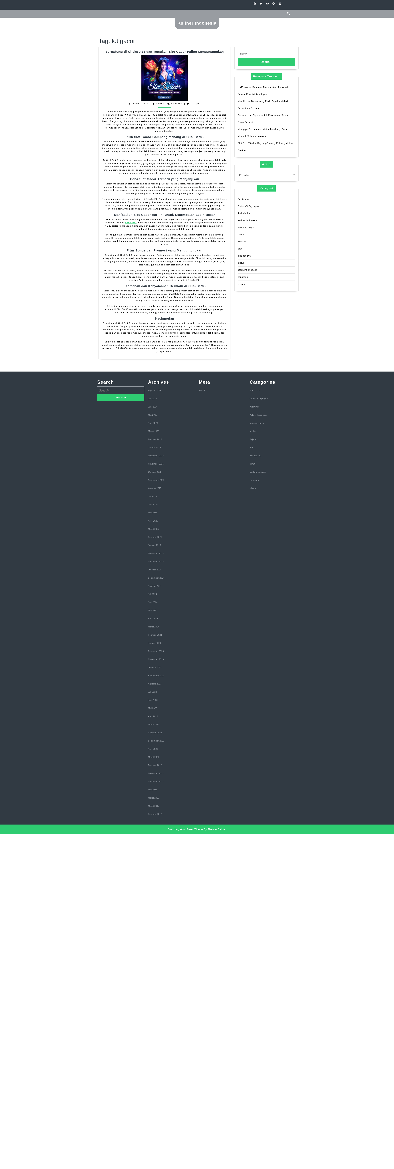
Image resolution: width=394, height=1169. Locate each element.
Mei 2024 (152, 610)
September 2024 (156, 578)
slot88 (241, 262)
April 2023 (153, 716)
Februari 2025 (155, 537)
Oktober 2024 (154, 569)
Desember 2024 (156, 553)
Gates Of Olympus (248, 206)
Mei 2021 (152, 789)
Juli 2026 (152, 398)
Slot (240, 248)
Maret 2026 (153, 431)
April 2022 (153, 749)
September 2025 (156, 480)
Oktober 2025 (154, 472)
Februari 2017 (155, 814)
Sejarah (242, 241)
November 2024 (156, 561)
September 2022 (156, 741)
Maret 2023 (153, 724)
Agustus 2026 (154, 390)
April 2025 (153, 521)
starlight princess (247, 270)
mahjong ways (246, 227)
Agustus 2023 (154, 683)
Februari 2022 (155, 765)
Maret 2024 (153, 626)
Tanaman (243, 277)
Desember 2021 (156, 773)
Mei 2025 (152, 512)
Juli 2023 (152, 692)
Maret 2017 (153, 806)
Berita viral (244, 199)
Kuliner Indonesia (197, 23)
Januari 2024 (154, 643)
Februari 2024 (155, 635)
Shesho (160, 104)
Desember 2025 (156, 455)
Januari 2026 (154, 447)
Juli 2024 (152, 594)
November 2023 (156, 659)
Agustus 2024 (154, 586)
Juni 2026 (153, 406)
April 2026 (153, 423)
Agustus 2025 (154, 488)
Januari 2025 (154, 545)
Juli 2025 (152, 496)
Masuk (202, 390)
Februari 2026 (155, 439)
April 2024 (153, 618)
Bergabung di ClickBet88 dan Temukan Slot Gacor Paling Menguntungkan (164, 51)
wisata (241, 284)
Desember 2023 (156, 651)
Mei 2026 (152, 415)
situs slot (131, 222)
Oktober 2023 (154, 667)
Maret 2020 (153, 798)
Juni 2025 (153, 504)
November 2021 (156, 781)
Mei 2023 (152, 708)
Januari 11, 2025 (140, 104)
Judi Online (244, 213)
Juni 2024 (153, 602)
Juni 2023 (153, 700)
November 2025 (156, 464)
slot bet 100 (244, 255)
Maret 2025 (153, 529)
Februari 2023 (155, 732)
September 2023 (156, 675)
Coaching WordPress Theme (185, 829)
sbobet (241, 234)
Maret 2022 (153, 757)
